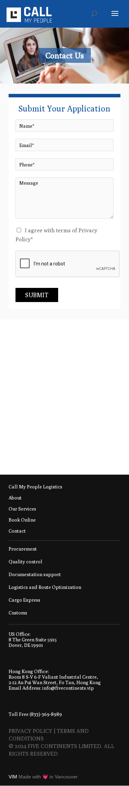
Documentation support (35, 574)
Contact (17, 531)
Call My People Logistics (35, 486)
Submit (37, 295)
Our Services (22, 509)
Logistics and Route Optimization (45, 587)
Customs (18, 612)
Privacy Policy (30, 731)
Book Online (22, 520)
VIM (13, 776)
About (15, 498)
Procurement (23, 549)
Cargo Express (24, 600)
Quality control (25, 561)
